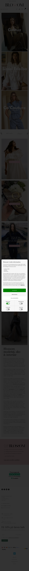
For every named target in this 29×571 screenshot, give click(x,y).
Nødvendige (8, 301)
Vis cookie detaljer (14, 298)
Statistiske (21, 307)
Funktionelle (8, 307)
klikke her (23, 285)
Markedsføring (21, 301)
